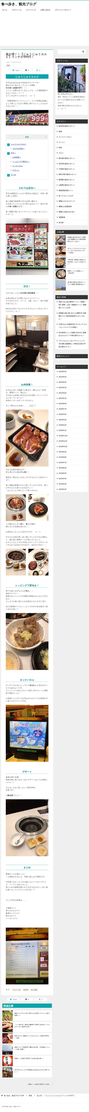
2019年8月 (63, 457)
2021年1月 (63, 398)
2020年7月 (63, 409)
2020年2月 (63, 425)
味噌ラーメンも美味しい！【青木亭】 (76, 272)
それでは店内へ (18, 149)
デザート (16, 170)
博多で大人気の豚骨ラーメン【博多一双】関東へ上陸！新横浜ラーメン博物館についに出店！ (72, 305)
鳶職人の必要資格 (65, 206)
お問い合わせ (45, 10)
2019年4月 (63, 479)
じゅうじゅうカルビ (18, 144)
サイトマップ (31, 10)
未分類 (61, 222)
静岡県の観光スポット (67, 180)
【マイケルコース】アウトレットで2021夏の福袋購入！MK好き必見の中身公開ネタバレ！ (72, 343)
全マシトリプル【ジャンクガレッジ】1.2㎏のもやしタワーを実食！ (77, 250)
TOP (14, 1095)
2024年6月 (63, 371)
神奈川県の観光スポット (67, 174)
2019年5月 (63, 473)
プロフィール (17, 10)
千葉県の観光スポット (67, 169)
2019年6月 (63, 468)
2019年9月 (63, 452)
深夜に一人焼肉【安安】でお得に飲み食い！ (29, 1058)
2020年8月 (63, 404)
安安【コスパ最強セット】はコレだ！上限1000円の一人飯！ (31, 1037)
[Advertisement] (44, 29)
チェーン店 (16, 990)
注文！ (13, 153)
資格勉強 (62, 217)
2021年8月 (63, 393)
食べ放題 (34, 990)
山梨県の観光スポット (67, 185)
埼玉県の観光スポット (67, 164)
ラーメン (62, 142)
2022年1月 (63, 387)
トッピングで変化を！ (21, 161)
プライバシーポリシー (63, 10)
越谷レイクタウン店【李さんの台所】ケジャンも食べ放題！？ (32, 1014)
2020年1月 (63, 430)
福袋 (60, 131)
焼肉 (8, 65)
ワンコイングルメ (65, 137)
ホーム (4, 10)
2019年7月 (63, 462)
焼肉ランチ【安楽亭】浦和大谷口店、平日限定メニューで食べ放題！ (32, 1048)
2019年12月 (63, 436)
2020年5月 (63, 414)
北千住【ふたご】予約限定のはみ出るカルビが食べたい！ (32, 1071)
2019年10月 (63, 446)
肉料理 (26, 990)
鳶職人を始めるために (67, 212)
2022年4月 (63, 377)
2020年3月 (63, 420)
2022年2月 (63, 382)
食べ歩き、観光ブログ (19, 4)
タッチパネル (18, 166)
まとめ (13, 175)
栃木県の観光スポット (67, 126)
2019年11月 (63, 441)
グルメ (61, 153)
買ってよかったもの (66, 196)
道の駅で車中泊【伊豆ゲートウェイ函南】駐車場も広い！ (77, 283)
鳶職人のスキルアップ (67, 201)
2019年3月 (63, 484)
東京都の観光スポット (67, 158)
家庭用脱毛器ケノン (66, 190)
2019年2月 (63, 489)
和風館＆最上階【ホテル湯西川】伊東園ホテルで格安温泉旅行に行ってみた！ (77, 239)
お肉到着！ (17, 157)
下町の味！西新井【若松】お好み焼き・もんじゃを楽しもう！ (77, 262)
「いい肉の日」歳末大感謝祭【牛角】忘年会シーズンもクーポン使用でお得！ (32, 1026)
